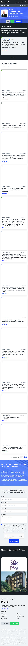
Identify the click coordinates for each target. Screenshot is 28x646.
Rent (18, 613)
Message (3, 514)
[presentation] (1, 574)
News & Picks (4, 618)
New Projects (4, 615)
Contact (20, 2)
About (18, 618)
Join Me (2, 619)
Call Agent (6, 623)
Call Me (19, 21)
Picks (25, 5)
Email (8, 21)
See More (4, 50)
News (21, 5)
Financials (3, 616)
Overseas (19, 615)
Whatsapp (12, 21)
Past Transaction (20, 616)
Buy (2, 613)
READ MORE (5, 99)
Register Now (14, 541)
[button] (12, 57)
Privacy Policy (5, 531)
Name (3, 496)
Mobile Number (5, 502)
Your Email (4, 508)
